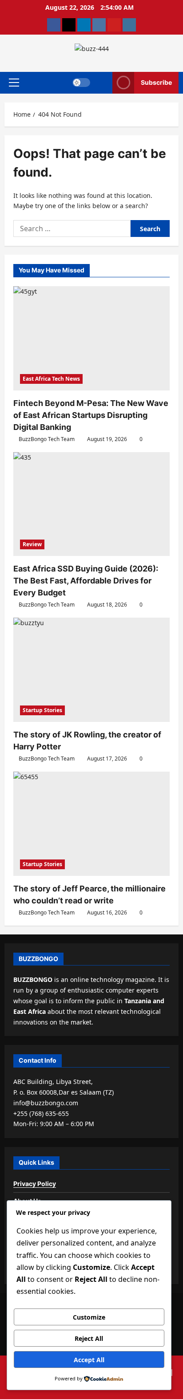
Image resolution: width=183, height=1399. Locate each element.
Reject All (89, 1338)
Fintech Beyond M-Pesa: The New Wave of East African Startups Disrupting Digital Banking (90, 415)
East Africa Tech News (51, 378)
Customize (89, 1317)
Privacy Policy (34, 1183)
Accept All (89, 1360)
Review (32, 544)
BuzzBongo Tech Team (47, 439)
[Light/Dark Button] (81, 82)
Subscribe (156, 82)
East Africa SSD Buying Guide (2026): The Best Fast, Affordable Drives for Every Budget (85, 580)
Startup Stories (42, 710)
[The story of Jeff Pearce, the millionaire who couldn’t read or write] (91, 824)
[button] (14, 82)
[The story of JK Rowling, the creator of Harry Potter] (91, 670)
